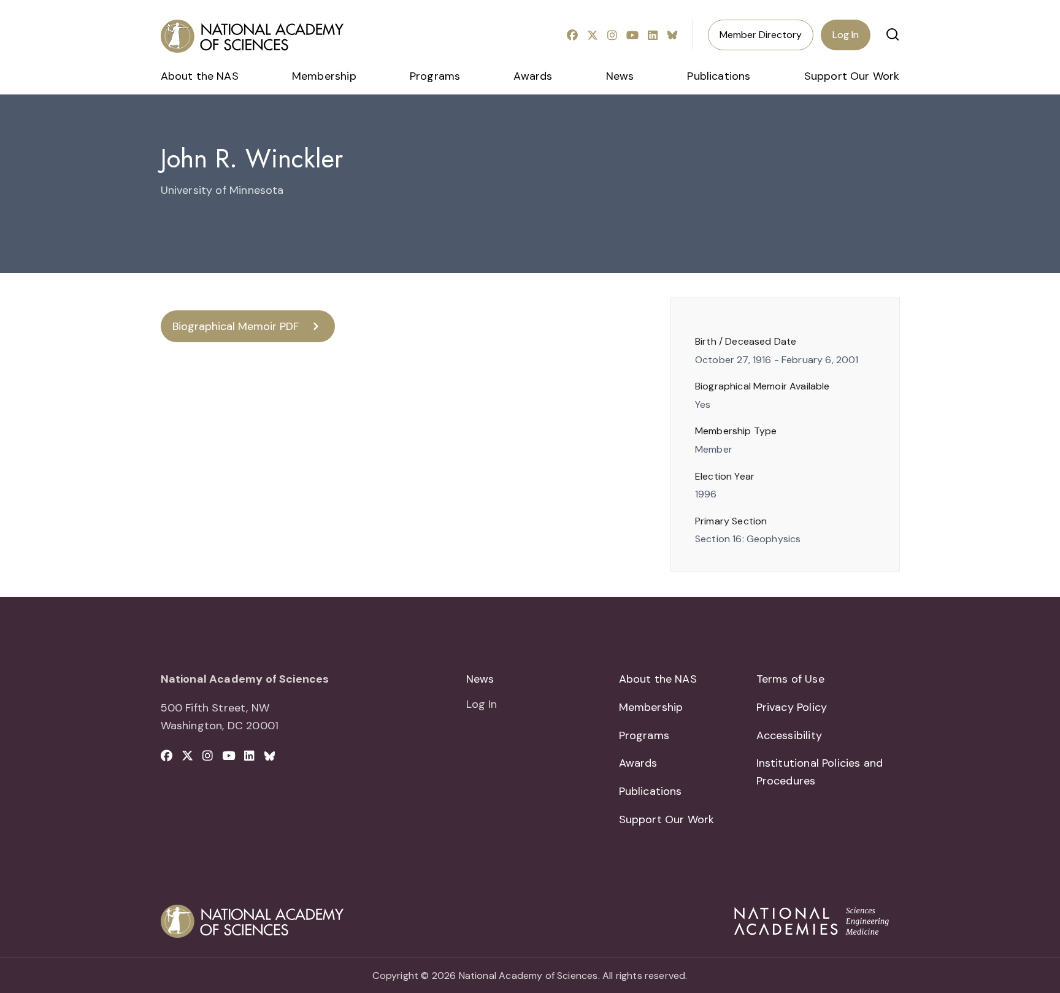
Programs (435, 76)
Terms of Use (790, 679)
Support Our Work (852, 76)
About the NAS (200, 76)
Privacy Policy (792, 707)
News (620, 76)
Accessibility (789, 735)
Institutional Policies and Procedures (819, 772)
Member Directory (761, 34)
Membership (324, 76)
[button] (892, 34)
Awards (532, 76)
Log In (845, 34)
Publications (718, 76)
